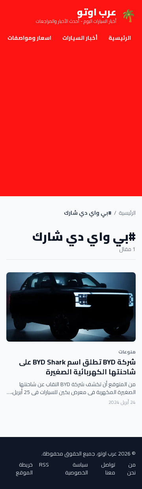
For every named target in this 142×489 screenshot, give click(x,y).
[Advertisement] (71, 121)
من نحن (131, 468)
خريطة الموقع (24, 468)
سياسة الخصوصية (76, 468)
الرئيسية (119, 38)
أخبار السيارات (79, 38)
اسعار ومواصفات (29, 38)
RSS (44, 465)
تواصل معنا (108, 468)
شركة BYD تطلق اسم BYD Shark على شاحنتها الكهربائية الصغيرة (77, 366)
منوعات (127, 351)
